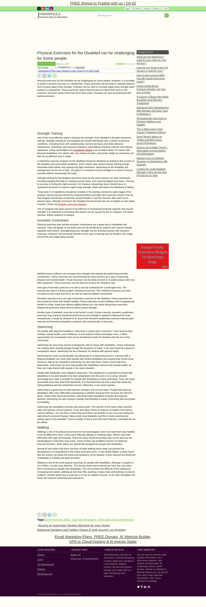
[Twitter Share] (44, 76)
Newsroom (147, 9)
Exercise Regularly (84, 519)
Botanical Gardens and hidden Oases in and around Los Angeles (81, 529)
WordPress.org (45, 574)
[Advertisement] (101, 35)
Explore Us (157, 9)
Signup (127, 9)
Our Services (137, 9)
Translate (80, 67)
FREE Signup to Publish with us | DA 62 (103, 3)
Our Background (45, 564)
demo (164, 266)
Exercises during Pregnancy (116, 519)
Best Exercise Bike (57, 519)
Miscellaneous (46, 63)
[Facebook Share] (39, 76)
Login (166, 9)
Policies (41, 569)
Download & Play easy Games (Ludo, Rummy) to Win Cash (68, 71)
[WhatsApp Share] (55, 76)
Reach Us (75, 554)
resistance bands (82, 150)
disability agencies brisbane (72, 204)
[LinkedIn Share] (50, 76)
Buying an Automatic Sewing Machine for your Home (74, 525)
